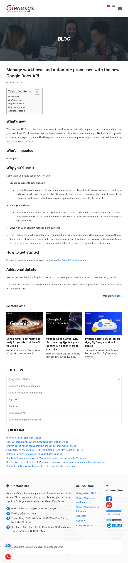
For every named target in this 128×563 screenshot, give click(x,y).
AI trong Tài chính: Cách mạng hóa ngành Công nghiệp (34, 454)
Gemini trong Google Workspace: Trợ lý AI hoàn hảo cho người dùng (41, 466)
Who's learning (15, 100)
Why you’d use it (16, 103)
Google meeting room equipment (25, 419)
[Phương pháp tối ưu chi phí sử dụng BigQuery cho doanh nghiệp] (103, 323)
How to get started (17, 107)
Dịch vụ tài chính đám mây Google (23, 437)
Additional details (16, 110)
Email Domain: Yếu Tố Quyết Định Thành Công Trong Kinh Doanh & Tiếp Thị (45, 450)
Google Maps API (17, 413)
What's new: (13, 96)
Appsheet (13, 399)
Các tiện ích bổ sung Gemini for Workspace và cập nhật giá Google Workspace (46, 458)
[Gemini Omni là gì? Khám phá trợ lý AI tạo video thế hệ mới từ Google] (24, 323)
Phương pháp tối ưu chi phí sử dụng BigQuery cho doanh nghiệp (102, 342)
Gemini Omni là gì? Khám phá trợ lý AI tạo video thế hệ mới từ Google (23, 342)
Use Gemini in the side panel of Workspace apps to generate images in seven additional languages (56, 462)
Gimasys (117, 295)
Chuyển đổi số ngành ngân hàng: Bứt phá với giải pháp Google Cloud (41, 445)
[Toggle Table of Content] (35, 92)
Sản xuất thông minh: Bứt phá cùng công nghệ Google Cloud (37, 441)
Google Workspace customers (24, 386)
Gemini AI (13, 406)
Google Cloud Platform (20, 379)
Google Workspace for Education (25, 392)
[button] (120, 8)
